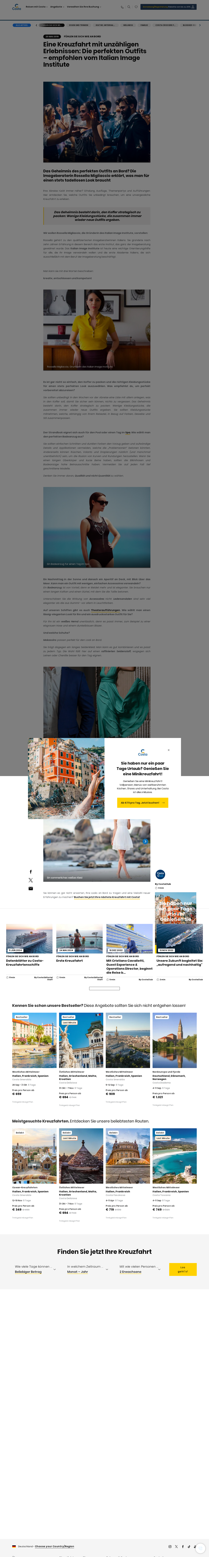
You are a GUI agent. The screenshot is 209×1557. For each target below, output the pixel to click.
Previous (48, 841)
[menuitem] (38, 1269)
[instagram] (170, 1547)
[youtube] (195, 1547)
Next (145, 841)
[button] (200, 1548)
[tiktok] (189, 1547)
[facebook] (30, 871)
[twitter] (30, 880)
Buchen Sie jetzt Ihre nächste (107, 897)
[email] (30, 888)
